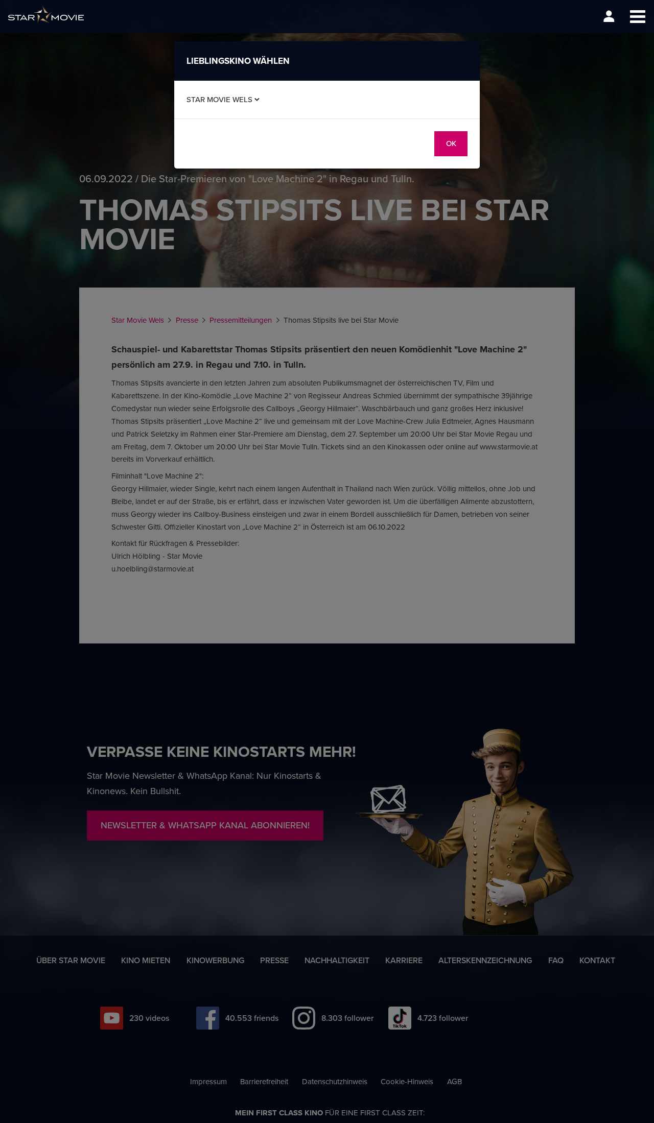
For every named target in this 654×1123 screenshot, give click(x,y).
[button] (637, 16)
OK (451, 143)
